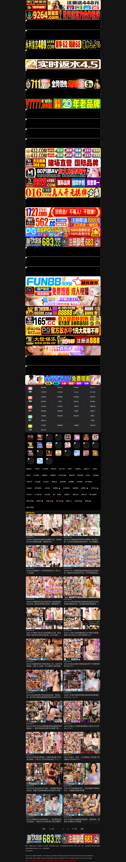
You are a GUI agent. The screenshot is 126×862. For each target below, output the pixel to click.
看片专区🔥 (59, 501)
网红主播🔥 (30, 507)
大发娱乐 (29, 488)
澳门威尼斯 (93, 494)
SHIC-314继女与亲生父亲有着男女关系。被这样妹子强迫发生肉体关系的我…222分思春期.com (43, 635)
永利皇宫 (47, 488)
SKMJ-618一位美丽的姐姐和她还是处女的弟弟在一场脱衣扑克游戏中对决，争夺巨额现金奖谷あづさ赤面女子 (82, 572)
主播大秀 (29, 482)
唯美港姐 (76, 397)
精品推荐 (43, 387)
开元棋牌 (45, 469)
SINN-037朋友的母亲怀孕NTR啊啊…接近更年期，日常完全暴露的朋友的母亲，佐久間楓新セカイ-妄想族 (82, 541)
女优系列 (60, 406)
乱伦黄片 (46, 482)
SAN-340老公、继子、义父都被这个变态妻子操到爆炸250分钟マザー (82, 758)
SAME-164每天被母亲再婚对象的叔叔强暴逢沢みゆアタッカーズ (81, 696)
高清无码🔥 (78, 501)
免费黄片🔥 (84, 488)
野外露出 (92, 401)
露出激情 (60, 416)
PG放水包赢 (62, 475)
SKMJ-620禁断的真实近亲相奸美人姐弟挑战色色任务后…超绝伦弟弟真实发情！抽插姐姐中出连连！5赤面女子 (44, 604)
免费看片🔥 (56, 488)
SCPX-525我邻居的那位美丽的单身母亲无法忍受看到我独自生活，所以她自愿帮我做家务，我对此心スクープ (82, 604)
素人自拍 (92, 392)
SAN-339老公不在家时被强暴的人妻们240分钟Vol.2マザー (81, 727)
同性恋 (93, 420)
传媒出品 (43, 420)
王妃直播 (37, 482)
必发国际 (80, 482)
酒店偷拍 (96, 475)
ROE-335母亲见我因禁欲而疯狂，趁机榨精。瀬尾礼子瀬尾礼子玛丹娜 (82, 820)
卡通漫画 (43, 416)
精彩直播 (80, 475)
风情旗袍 (43, 411)
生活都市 (43, 425)
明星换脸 (60, 411)
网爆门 (93, 416)
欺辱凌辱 (43, 401)
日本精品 (60, 392)
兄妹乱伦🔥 (49, 501)
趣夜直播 (63, 482)
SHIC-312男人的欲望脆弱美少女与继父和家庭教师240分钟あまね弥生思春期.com (81, 634)
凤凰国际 (53, 475)
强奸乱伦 (60, 387)
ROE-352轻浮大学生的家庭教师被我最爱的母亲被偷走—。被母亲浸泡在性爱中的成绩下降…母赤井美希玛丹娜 (44, 728)
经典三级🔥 (30, 501)
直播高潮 (72, 475)
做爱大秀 (75, 494)
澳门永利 (62, 469)
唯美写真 (76, 416)
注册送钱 (78, 469)
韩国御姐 (60, 397)
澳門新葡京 (38, 488)
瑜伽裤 (76, 411)
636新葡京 (66, 488)
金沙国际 (47, 494)
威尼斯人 (29, 469)
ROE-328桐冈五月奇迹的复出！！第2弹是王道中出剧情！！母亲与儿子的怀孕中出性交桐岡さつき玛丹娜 (44, 821)
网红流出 (76, 401)
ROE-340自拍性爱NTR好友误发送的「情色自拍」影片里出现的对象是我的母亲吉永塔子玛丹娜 (44, 697)
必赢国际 (44, 475)
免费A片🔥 (40, 501)
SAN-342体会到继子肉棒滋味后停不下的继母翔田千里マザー (82, 665)
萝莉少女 (92, 387)
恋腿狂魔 (92, 406)
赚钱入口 (69, 501)
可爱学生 (76, 406)
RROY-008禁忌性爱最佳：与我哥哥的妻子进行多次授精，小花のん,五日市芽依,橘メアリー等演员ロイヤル (44, 759)
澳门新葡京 (88, 482)
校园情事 (60, 425)
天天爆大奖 (38, 494)
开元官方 (29, 494)
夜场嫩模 (71, 482)
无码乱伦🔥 (94, 488)
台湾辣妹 (43, 397)
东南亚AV (92, 397)
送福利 (95, 469)
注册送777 (86, 469)
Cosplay (76, 392)
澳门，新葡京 (57, 494)
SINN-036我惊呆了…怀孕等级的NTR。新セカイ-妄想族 (43, 571)
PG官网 (37, 469)
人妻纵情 (76, 425)
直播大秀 (84, 494)
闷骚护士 (92, 411)
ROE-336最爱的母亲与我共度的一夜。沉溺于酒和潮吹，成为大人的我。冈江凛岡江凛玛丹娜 (44, 665)
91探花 (60, 401)
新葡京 (28, 475)
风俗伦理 (92, 425)
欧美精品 (76, 387)
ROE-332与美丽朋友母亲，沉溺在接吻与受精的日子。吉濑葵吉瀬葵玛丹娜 (82, 789)
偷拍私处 (54, 482)
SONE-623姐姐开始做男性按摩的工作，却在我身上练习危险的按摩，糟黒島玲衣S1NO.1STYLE (43, 541)
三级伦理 (43, 392)
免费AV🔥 (88, 501)
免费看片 (67, 494)
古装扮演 (43, 406)
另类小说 (43, 430)
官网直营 (53, 469)
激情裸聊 (75, 488)
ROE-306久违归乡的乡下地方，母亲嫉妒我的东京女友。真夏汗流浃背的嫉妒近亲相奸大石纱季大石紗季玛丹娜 (44, 790)
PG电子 (70, 469)
